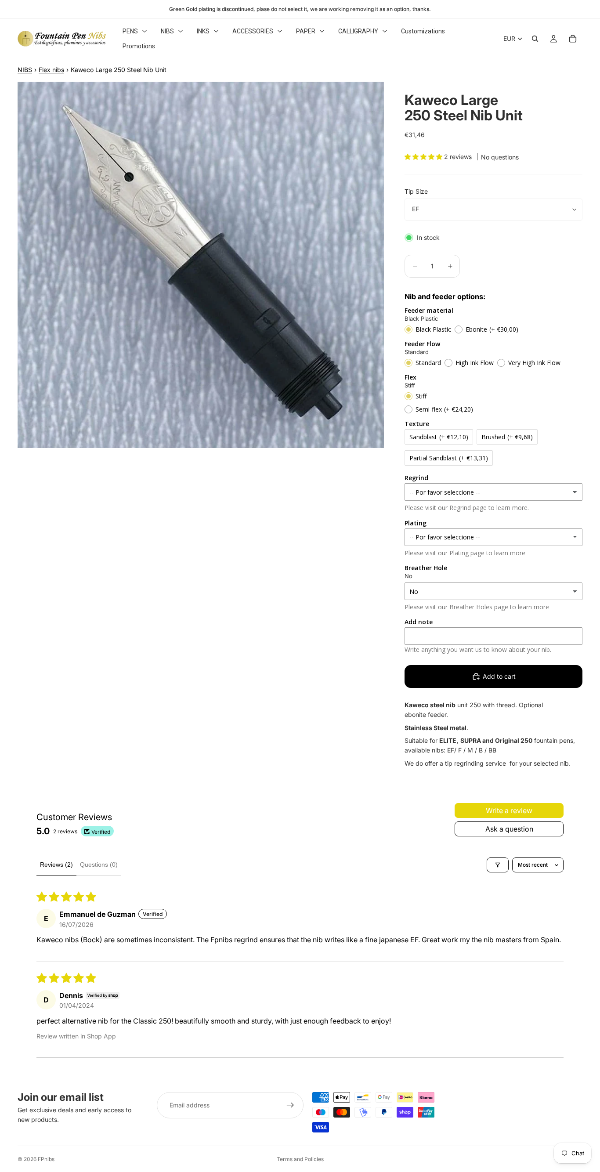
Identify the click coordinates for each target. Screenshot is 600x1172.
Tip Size (416, 191)
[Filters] (498, 864)
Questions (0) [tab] (99, 864)
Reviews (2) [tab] (56, 864)
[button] (424, 156)
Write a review (509, 810)
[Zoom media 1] (201, 265)
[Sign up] (290, 1105)
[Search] (535, 38)
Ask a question (509, 829)
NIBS (25, 69)
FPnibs (46, 1159)
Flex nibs (51, 69)
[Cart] (572, 38)
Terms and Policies (300, 1159)
